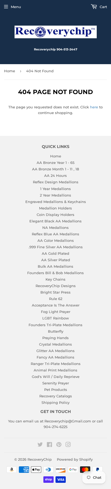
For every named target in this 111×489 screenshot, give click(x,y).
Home (9, 71)
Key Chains (55, 279)
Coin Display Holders (55, 214)
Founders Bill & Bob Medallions (55, 273)
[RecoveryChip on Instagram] (68, 445)
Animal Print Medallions (55, 370)
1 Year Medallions (55, 189)
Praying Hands (55, 338)
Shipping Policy (55, 402)
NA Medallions (55, 227)
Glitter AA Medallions (55, 351)
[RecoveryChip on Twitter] (40, 445)
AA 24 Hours (55, 175)
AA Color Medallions (55, 240)
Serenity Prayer (55, 383)
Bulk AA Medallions (55, 266)
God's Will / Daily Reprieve (55, 376)
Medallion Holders (55, 208)
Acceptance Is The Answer (55, 305)
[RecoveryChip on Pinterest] (59, 445)
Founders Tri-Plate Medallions (55, 325)
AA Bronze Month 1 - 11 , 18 (55, 169)
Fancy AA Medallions (55, 357)
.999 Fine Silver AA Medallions (56, 247)
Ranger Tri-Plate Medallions (56, 363)
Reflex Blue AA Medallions (55, 234)
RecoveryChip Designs (56, 286)
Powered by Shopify (75, 459)
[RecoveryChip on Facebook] (49, 445)
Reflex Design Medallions (55, 182)
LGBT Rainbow (55, 318)
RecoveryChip (39, 459)
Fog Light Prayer (55, 311)
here (94, 107)
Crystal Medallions (55, 344)
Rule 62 (55, 299)
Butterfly (55, 331)
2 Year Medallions (55, 195)
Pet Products (55, 389)
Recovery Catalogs (55, 396)
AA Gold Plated (55, 253)
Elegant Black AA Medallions (55, 221)
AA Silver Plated (55, 260)
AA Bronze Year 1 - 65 (55, 162)
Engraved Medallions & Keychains (55, 201)
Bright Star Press (55, 292)
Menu (16, 7)
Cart (103, 7)
